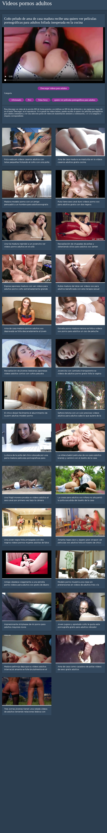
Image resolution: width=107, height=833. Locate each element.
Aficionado (16, 100)
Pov (29, 100)
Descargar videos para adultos (53, 88)
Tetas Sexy (43, 100)
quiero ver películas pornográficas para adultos (74, 100)
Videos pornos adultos (27, 3)
